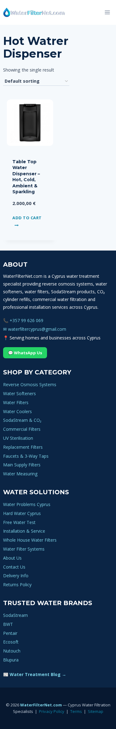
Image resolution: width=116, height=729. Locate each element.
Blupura (11, 660)
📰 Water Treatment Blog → (34, 674)
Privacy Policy (51, 711)
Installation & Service (24, 531)
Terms (76, 711)
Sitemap (95, 711)
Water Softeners (19, 393)
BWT (8, 624)
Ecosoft (11, 642)
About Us (12, 558)
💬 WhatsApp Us (25, 353)
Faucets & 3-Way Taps (26, 456)
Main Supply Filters (22, 465)
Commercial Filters (22, 429)
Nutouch (11, 651)
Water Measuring (20, 474)
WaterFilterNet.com (41, 705)
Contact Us (14, 567)
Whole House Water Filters (30, 540)
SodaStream (15, 615)
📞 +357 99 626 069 (23, 320)
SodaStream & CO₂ (22, 420)
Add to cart (27, 217)
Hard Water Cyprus (22, 513)
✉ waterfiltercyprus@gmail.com (34, 329)
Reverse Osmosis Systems (29, 384)
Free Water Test (19, 522)
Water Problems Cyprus (26, 504)
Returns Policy (17, 584)
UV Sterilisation (18, 438)
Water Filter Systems (24, 549)
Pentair (10, 633)
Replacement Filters (23, 447)
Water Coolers (17, 411)
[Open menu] (107, 12)
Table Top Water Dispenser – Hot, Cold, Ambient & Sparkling (26, 177)
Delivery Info (15, 575)
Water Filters (15, 402)
